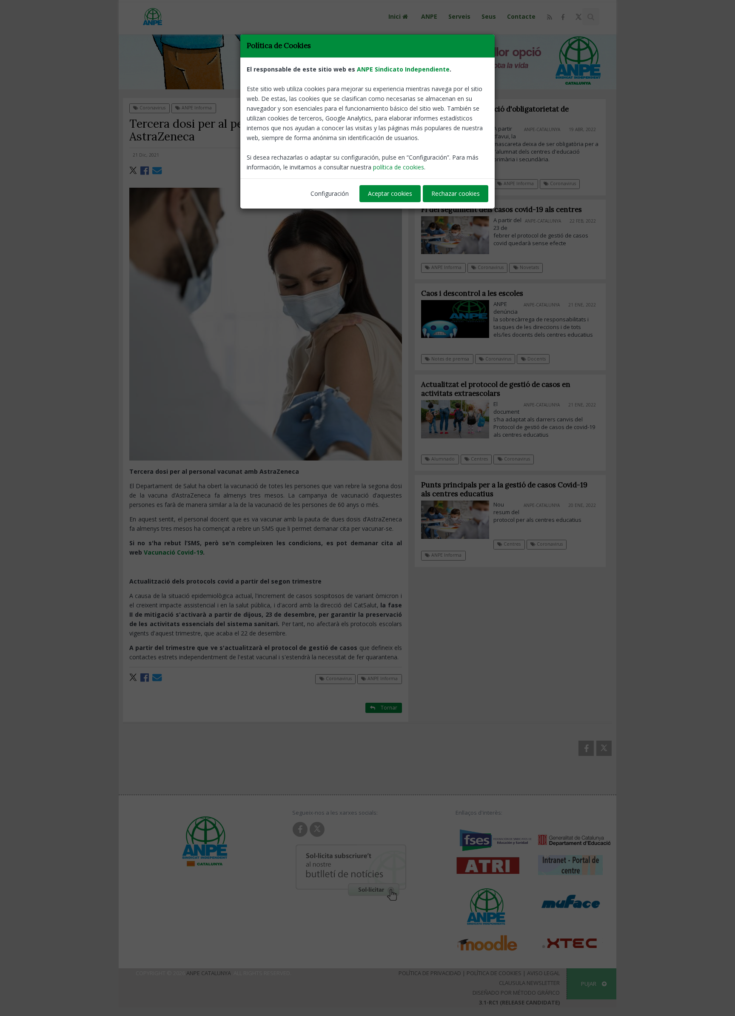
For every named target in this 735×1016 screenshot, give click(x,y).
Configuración (330, 193)
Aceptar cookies (390, 193)
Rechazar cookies (455, 193)
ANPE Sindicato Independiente (403, 69)
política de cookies (398, 167)
